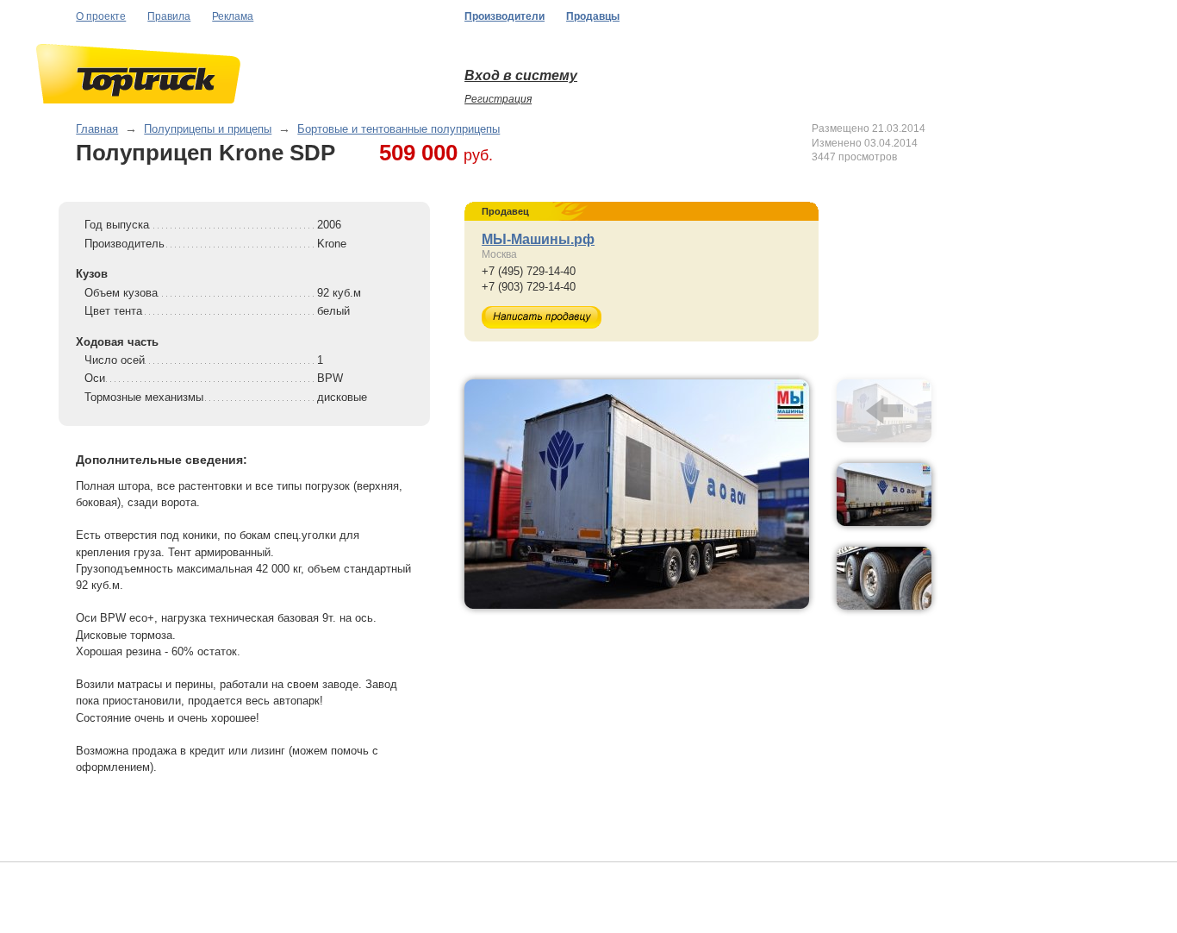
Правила (168, 16)
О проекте (101, 16)
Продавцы (593, 16)
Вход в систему (520, 75)
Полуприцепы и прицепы (207, 128)
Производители (504, 16)
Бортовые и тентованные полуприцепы (398, 128)
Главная (97, 128)
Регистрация (498, 99)
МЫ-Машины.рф (538, 239)
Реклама (232, 16)
